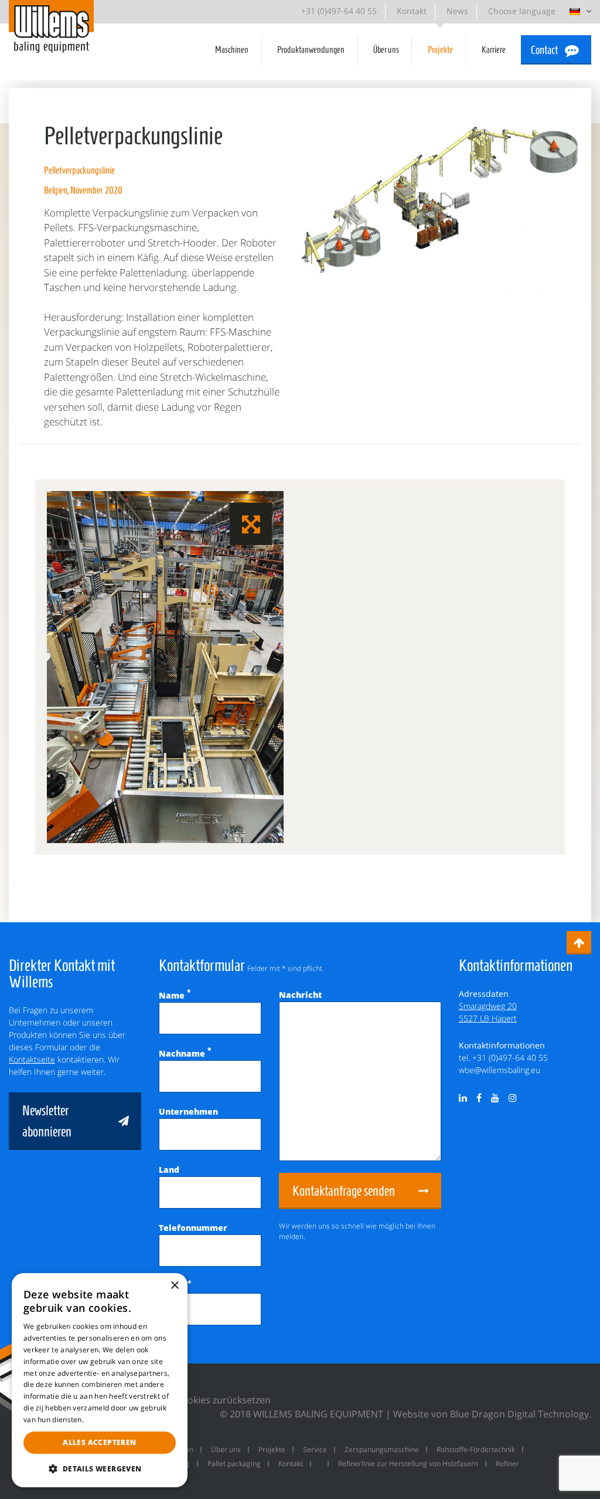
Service (315, 1449)
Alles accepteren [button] (99, 1442)
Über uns (386, 50)
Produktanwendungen (311, 50)
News (457, 10)
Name (174, 995)
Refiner (507, 1463)
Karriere (494, 50)
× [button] (174, 1285)
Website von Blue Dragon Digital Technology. (492, 1413)
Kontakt (412, 10)
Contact (544, 49)
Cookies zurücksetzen (223, 1399)
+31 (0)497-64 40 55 (339, 10)
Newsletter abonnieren (46, 1121)
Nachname (185, 1053)
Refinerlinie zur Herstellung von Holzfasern (408, 1463)
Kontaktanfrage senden (343, 1191)
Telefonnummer (193, 1227)
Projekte (440, 50)
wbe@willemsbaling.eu (499, 1069)
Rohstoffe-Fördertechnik (476, 1449)
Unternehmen (188, 1111)
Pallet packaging (234, 1463)
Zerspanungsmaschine (382, 1449)
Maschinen (231, 50)
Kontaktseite (32, 1059)
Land (169, 1169)
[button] (99, 1468)
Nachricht (300, 994)
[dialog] (100, 1380)
